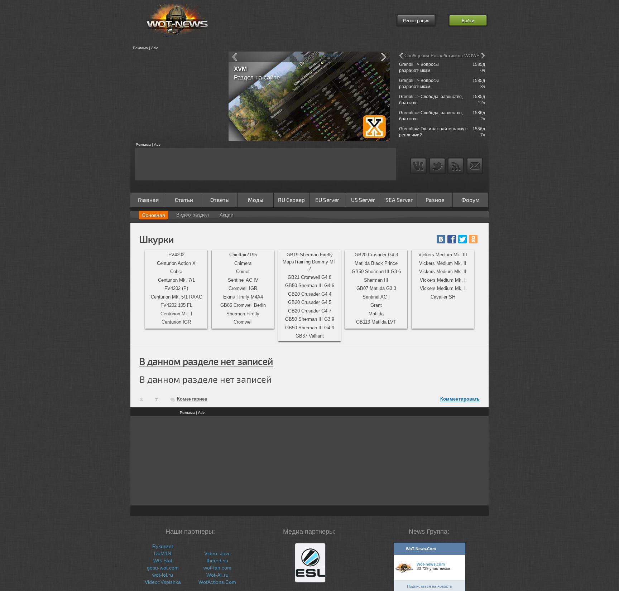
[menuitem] (176, 255)
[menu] (176, 289)
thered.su (217, 560)
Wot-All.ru (217, 575)
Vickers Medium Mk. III (442, 254)
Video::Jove (217, 553)
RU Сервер (291, 200)
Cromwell (243, 322)
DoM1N (162, 553)
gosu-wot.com (163, 568)
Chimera (242, 263)
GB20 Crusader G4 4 (309, 294)
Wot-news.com (431, 564)
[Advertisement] (177, 96)
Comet (243, 271)
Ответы (220, 200)
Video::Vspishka (163, 582)
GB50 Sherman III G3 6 (376, 271)
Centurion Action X (176, 263)
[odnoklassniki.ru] (473, 239)
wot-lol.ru (162, 575)
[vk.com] (441, 239)
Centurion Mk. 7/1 (176, 280)
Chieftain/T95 (243, 254)
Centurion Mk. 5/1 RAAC (176, 297)
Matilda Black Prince (376, 263)
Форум (470, 200)
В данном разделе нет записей (206, 361)
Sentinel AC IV (243, 280)
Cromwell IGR (243, 288)
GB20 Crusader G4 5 (309, 302)
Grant (376, 305)
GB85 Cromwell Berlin (243, 305)
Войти (468, 20)
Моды (255, 200)
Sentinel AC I (376, 297)
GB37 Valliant (310, 336)
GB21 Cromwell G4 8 (309, 277)
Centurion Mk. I (176, 313)
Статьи (184, 200)
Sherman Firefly (242, 313)
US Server (363, 200)
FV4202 (176, 254)
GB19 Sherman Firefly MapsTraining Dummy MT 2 (309, 261)
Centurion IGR (176, 322)
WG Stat (162, 560)
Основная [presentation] (153, 215)
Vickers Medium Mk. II (442, 263)
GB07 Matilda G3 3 (376, 288)
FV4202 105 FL (176, 305)
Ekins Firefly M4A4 (243, 297)
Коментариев (192, 399)
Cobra (176, 271)
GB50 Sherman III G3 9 (309, 319)
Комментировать (460, 399)
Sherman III (376, 280)
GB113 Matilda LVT (376, 322)
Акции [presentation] (227, 215)
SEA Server (399, 200)
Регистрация (416, 20)
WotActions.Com (217, 582)
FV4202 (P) (176, 288)
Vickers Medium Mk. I (443, 280)
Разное (435, 200)
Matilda (376, 313)
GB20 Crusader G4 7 (309, 311)
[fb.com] (451, 239)
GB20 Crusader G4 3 (376, 254)
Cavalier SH (443, 297)
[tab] (153, 215)
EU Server (327, 200)
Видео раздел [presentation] (192, 215)
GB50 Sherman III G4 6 (309, 285)
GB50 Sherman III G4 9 (309, 327)
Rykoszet (162, 546)
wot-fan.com (217, 568)
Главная (148, 200)
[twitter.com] (462, 239)
